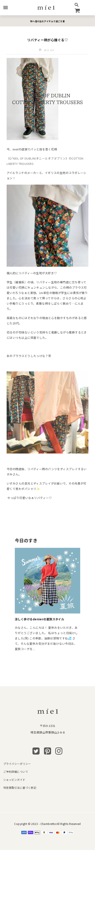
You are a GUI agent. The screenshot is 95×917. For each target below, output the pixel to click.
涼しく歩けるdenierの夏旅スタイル (39, 619)
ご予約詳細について (15, 771)
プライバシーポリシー (17, 763)
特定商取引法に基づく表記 (19, 787)
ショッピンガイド (14, 779)
